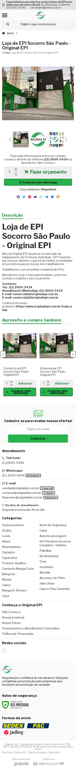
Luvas (6, 536)
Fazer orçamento (48, 171)
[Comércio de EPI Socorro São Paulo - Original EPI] (19, 361)
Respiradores (11, 547)
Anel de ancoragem (53, 536)
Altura (6, 541)
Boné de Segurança (53, 525)
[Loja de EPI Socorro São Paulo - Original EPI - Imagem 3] (56, 139)
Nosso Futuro (11, 623)
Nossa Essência (13, 617)
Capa (5, 596)
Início (10, 33)
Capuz (6, 585)
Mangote (8, 574)
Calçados (8, 552)
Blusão (7, 579)
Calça (43, 530)
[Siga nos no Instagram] (4, 650)
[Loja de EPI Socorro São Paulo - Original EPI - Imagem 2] (38, 139)
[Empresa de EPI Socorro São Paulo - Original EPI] (56, 361)
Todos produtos (13, 525)
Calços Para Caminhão (55, 589)
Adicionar (25, 383)
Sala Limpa (47, 583)
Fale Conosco (45, 162)
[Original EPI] (41, 15)
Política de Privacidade (17, 634)
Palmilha (45, 551)
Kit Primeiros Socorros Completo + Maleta (55, 543)
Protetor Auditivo (14, 563)
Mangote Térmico (14, 590)
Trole (43, 561)
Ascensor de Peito (52, 578)
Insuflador (47, 567)
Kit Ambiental (49, 556)
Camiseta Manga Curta (18, 568)
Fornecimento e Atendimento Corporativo (31, 628)
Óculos (7, 530)
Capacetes (9, 558)
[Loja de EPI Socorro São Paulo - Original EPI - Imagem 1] (21, 139)
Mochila (45, 572)
